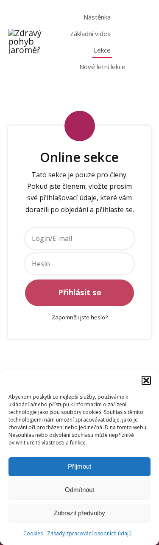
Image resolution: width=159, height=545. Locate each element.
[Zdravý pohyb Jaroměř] (27, 41)
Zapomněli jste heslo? (80, 317)
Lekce (102, 50)
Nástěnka (97, 17)
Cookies (33, 533)
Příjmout (79, 466)
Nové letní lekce (102, 66)
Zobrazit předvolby (79, 513)
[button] (146, 380)
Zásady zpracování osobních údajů (89, 533)
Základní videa (90, 33)
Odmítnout (79, 489)
